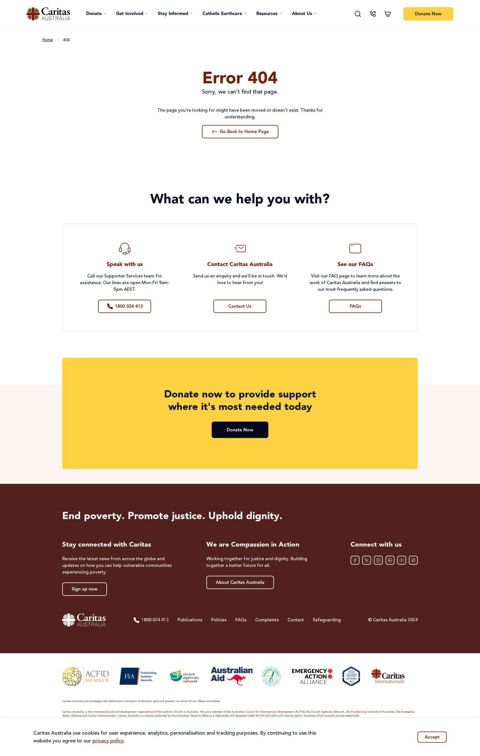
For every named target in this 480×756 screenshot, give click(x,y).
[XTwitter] (366, 560)
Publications (190, 620)
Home (47, 40)
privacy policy (108, 741)
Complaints (267, 620)
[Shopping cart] (387, 14)
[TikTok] (413, 560)
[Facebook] (355, 560)
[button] (96, 14)
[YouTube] (401, 560)
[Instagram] (378, 560)
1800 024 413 (155, 620)
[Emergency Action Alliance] (312, 676)
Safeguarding (327, 620)
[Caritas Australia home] (48, 14)
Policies (218, 620)
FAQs (240, 620)
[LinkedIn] (390, 560)
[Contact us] (372, 14)
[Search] (357, 14)
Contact (296, 620)
